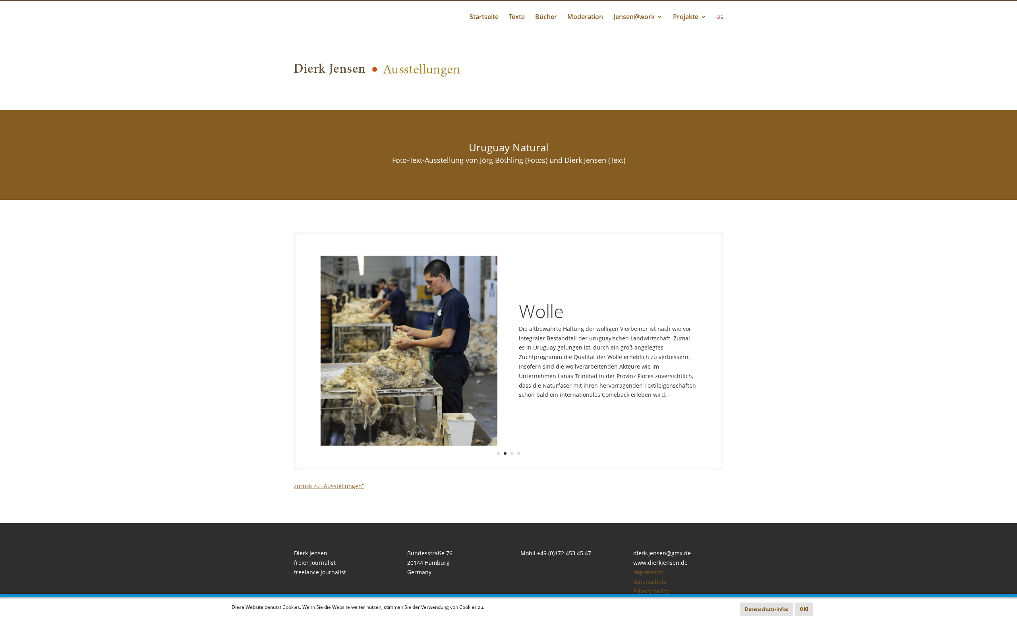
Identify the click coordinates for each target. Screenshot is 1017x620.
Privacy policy (651, 591)
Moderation (585, 17)
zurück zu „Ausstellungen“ (329, 486)
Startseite (484, 17)
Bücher (546, 17)
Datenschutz (650, 581)
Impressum (648, 572)
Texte (517, 17)
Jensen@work (634, 17)
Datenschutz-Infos (766, 609)
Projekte (685, 17)
